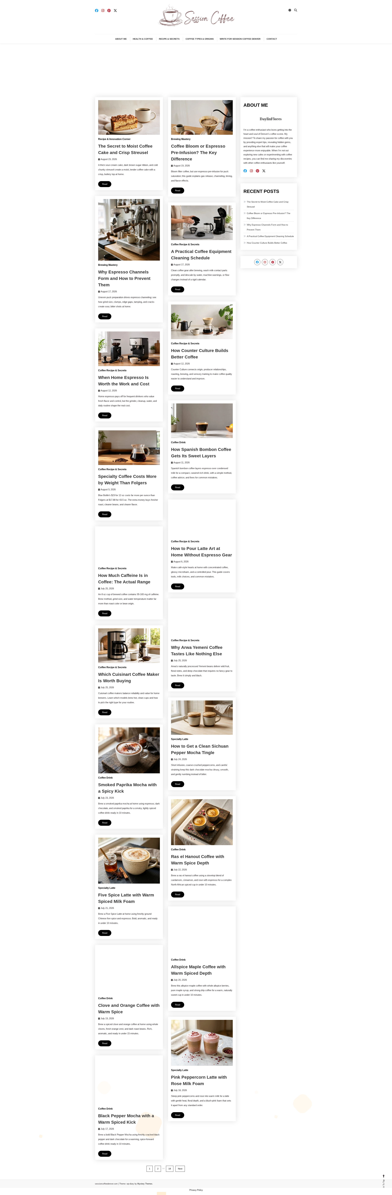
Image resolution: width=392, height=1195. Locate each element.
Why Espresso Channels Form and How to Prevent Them (124, 278)
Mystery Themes (144, 1184)
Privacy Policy (196, 1190)
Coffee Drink (178, 442)
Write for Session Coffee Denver (240, 39)
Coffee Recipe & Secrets (185, 244)
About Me (121, 39)
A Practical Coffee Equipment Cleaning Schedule (270, 236)
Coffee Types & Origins (200, 39)
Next (180, 1168)
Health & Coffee (143, 39)
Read (104, 184)
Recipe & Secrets (169, 39)
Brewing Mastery (180, 139)
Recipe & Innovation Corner (114, 139)
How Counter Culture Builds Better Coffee (267, 243)
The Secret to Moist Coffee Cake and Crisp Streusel (267, 204)
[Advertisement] (196, 74)
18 (169, 1168)
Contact (272, 39)
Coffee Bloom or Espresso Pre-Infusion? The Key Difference (198, 152)
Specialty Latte (179, 739)
